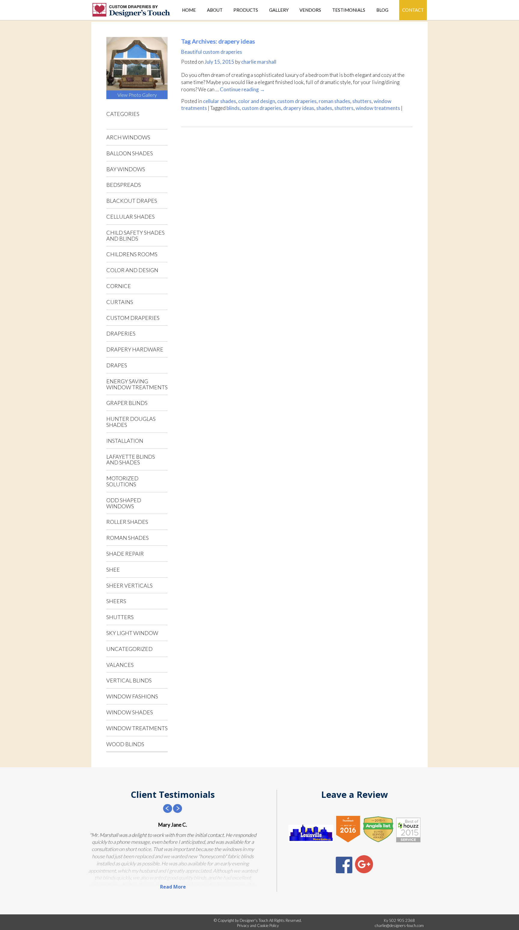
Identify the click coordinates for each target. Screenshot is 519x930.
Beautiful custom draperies (211, 52)
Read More (173, 886)
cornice (118, 286)
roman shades (127, 537)
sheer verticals (129, 585)
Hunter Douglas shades (131, 421)
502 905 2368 (402, 920)
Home (189, 10)
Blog (382, 10)
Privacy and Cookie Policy (258, 925)
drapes (116, 365)
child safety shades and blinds (135, 235)
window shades (129, 712)
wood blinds (125, 744)
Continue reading (242, 89)
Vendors (310, 10)
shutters (120, 617)
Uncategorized (129, 649)
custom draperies (132, 318)
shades (324, 108)
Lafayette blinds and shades (130, 459)
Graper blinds (126, 403)
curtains (119, 302)
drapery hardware (134, 349)
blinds (233, 108)
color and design (132, 270)
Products (245, 10)
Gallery (279, 10)
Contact (413, 10)
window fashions (132, 696)
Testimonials (348, 10)
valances (120, 664)
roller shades (127, 521)
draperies (120, 333)
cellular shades (130, 216)
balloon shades (129, 153)
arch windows (128, 137)
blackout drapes (131, 200)
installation (124, 440)
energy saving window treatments (137, 384)
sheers (116, 601)
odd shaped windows (123, 503)
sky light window (132, 633)
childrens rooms (131, 254)
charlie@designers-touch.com (399, 925)
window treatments (137, 728)
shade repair (125, 553)
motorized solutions (122, 481)
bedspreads (123, 184)
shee (113, 569)
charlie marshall (258, 62)
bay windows (125, 169)
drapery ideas (298, 108)
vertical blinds (129, 680)
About (215, 10)
